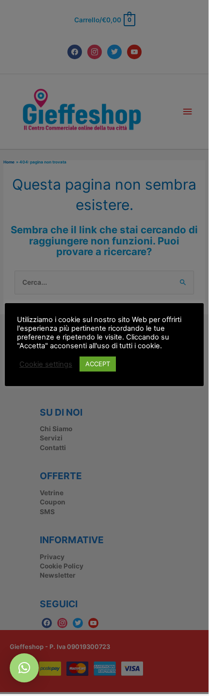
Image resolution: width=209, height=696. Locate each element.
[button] (24, 667)
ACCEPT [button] (97, 364)
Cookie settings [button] (45, 364)
